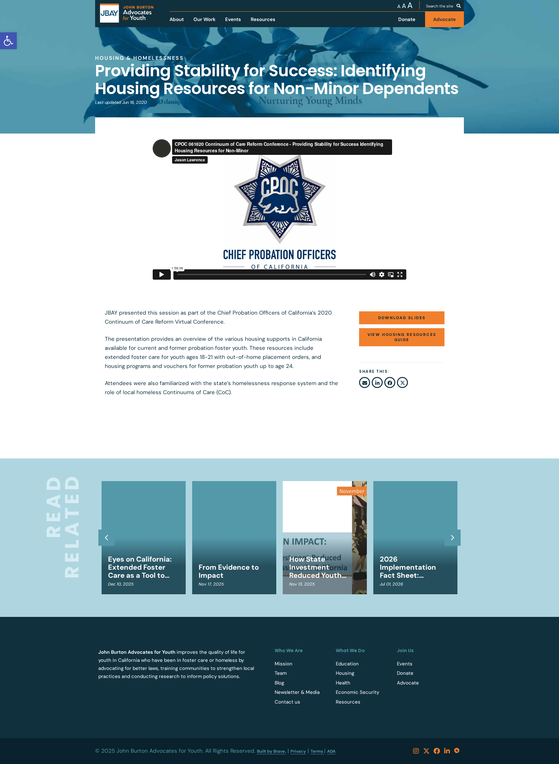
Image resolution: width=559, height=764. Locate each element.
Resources (348, 702)
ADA (331, 751)
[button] (364, 382)
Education (347, 664)
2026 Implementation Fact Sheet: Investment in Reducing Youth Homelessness (408, 567)
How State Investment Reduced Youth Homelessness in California (318, 567)
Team (281, 673)
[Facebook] (436, 751)
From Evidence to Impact (229, 571)
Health (343, 683)
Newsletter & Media (297, 692)
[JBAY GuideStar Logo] (457, 751)
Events (404, 664)
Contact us (287, 702)
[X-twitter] (426, 751)
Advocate (408, 683)
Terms (317, 751)
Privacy (298, 751)
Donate (405, 673)
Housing (345, 673)
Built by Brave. (271, 751)
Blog (279, 683)
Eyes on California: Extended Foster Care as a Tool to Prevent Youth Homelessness (140, 567)
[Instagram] (416, 751)
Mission (283, 664)
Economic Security (357, 692)
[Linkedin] (447, 751)
